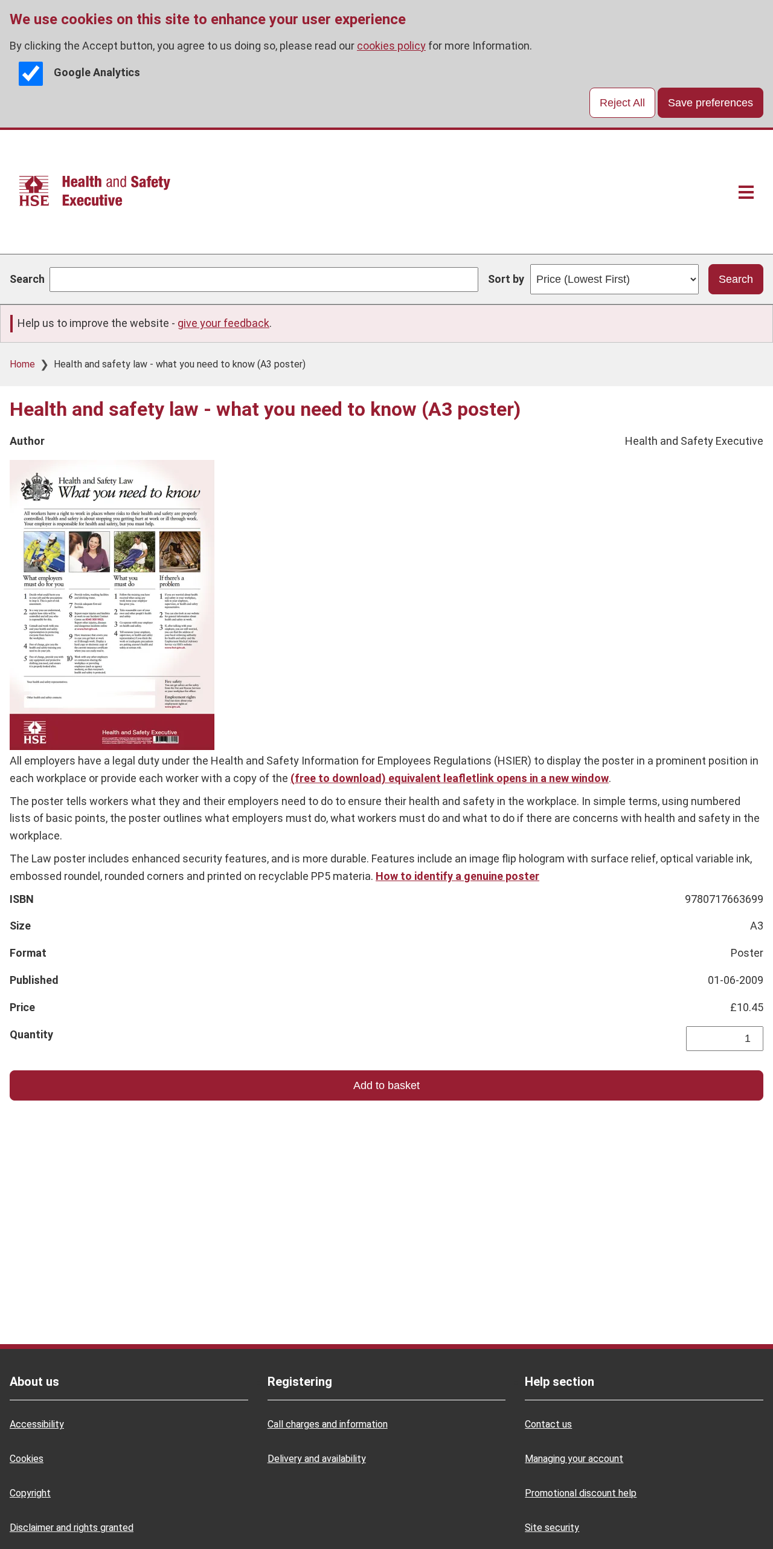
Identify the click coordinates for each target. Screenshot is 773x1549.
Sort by (506, 279)
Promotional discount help (581, 1493)
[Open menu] (746, 191)
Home (22, 364)
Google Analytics (97, 72)
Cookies (26, 1458)
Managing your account (574, 1458)
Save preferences (710, 103)
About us (34, 1381)
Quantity (31, 1034)
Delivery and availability (317, 1458)
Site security (552, 1527)
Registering (300, 1381)
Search (27, 279)
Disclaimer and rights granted (71, 1527)
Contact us (548, 1424)
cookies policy (391, 45)
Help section (559, 1381)
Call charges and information (328, 1424)
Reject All (622, 103)
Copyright (30, 1493)
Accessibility (37, 1424)
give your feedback (223, 323)
